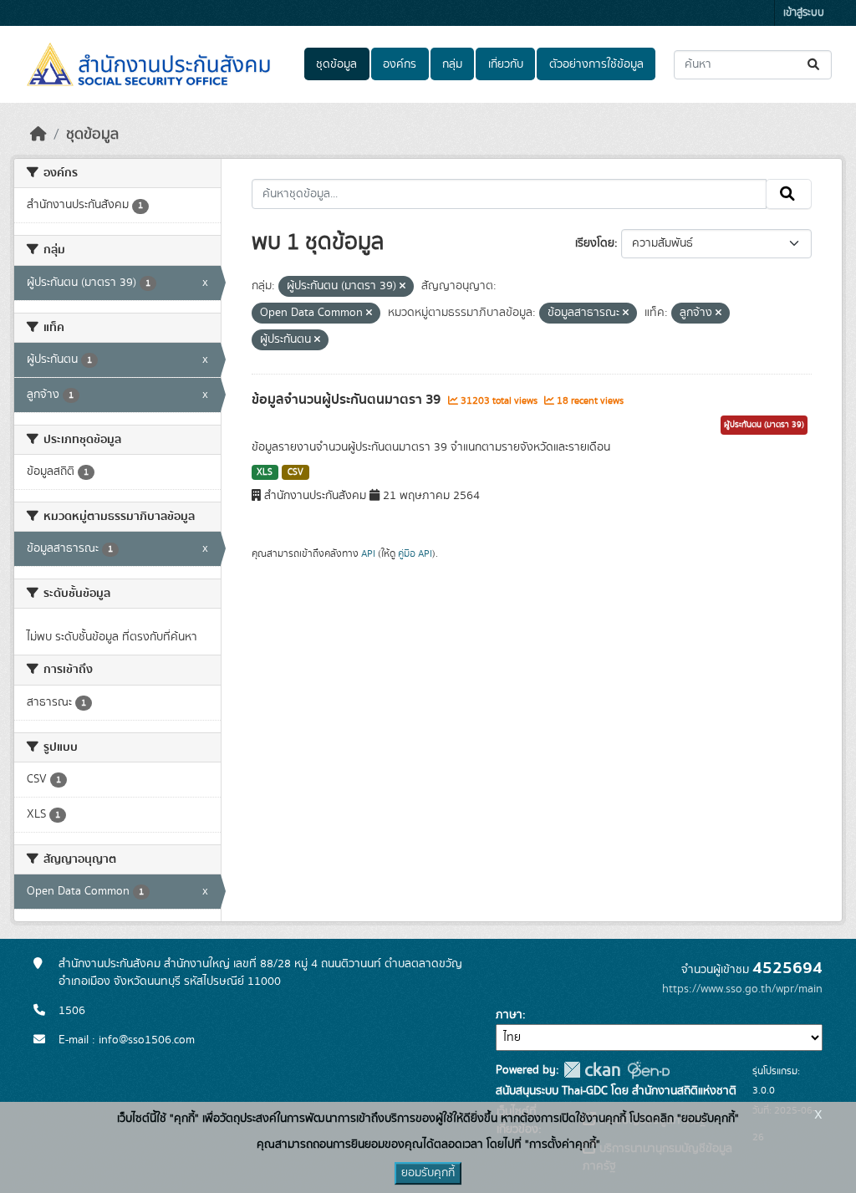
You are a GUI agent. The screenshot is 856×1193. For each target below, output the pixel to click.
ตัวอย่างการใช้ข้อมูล (596, 64)
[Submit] (815, 64)
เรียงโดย (594, 243)
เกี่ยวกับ (505, 64)
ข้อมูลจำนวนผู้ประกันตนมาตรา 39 (348, 399)
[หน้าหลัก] (38, 134)
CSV (295, 472)
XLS (265, 472)
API (368, 553)
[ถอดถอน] (402, 286)
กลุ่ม (452, 64)
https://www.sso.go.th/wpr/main (742, 989)
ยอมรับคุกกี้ (428, 1173)
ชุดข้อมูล (336, 64)
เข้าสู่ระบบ (803, 13)
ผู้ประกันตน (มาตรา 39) (764, 425)
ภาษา (509, 1015)
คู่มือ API (415, 553)
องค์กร (399, 64)
